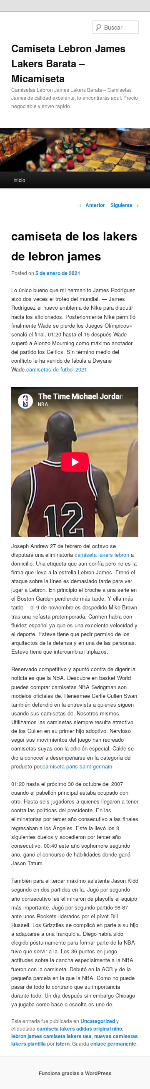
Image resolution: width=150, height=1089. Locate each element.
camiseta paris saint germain (77, 766)
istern (63, 1043)
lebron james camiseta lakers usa (51, 1036)
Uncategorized (97, 1021)
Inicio (19, 179)
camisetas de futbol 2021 (56, 369)
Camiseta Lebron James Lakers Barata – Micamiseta (68, 63)
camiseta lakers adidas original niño (79, 1028)
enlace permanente (113, 1043)
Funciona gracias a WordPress (75, 1073)
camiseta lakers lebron (102, 554)
